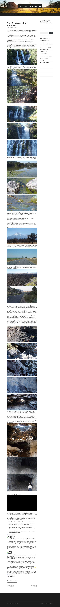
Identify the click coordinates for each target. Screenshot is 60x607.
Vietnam (41, 60)
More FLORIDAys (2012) (44, 49)
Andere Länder (33, 14)
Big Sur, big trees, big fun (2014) (13, 580)
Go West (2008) (42, 45)
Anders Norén (47, 603)
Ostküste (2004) (42, 53)
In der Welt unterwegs (30, 6)
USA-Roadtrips (26, 14)
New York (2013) (42, 51)
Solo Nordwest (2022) (43, 58)
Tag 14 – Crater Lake (33, 586)
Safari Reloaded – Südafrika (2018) (45, 56)
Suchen (41, 30)
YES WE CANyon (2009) (44, 62)
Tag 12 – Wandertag (10, 586)
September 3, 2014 (10, 27)
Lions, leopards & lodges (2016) (45, 47)
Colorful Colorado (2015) (44, 40)
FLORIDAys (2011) (43, 42)
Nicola (16, 27)
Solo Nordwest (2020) (11, 14)
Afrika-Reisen (19, 14)
